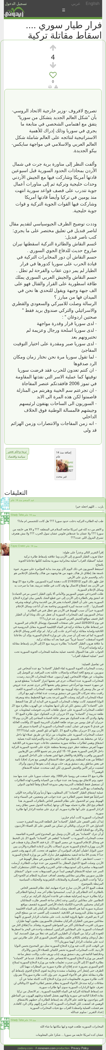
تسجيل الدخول (16, 3)
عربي (76, 3)
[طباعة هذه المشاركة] (50, 86)
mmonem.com (47, 1048)
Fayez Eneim (69, 464)
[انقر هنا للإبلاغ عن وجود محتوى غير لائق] (56, 86)
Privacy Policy (80, 1048)
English (93, 3)
